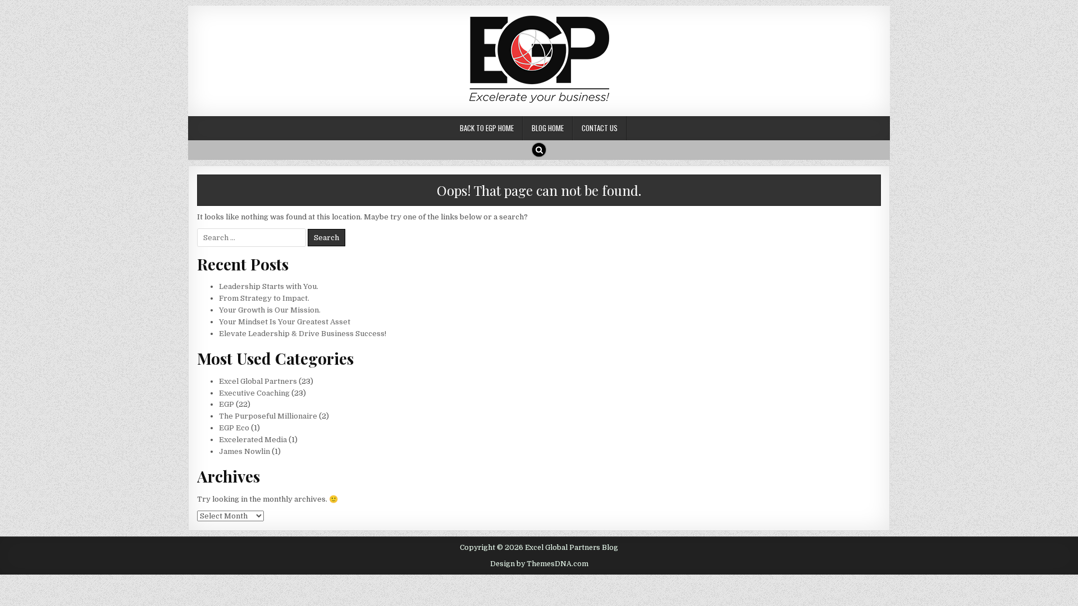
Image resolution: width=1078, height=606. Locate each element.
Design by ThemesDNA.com (539, 564)
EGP (226, 404)
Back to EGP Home (487, 128)
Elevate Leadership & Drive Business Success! (302, 333)
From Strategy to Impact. (264, 298)
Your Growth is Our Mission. (270, 310)
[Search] (539, 150)
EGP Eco (234, 428)
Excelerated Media (253, 439)
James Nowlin (244, 451)
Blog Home (548, 128)
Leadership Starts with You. (268, 286)
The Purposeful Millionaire (268, 416)
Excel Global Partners (258, 381)
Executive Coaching (254, 393)
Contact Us (600, 128)
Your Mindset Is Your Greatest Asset (284, 322)
